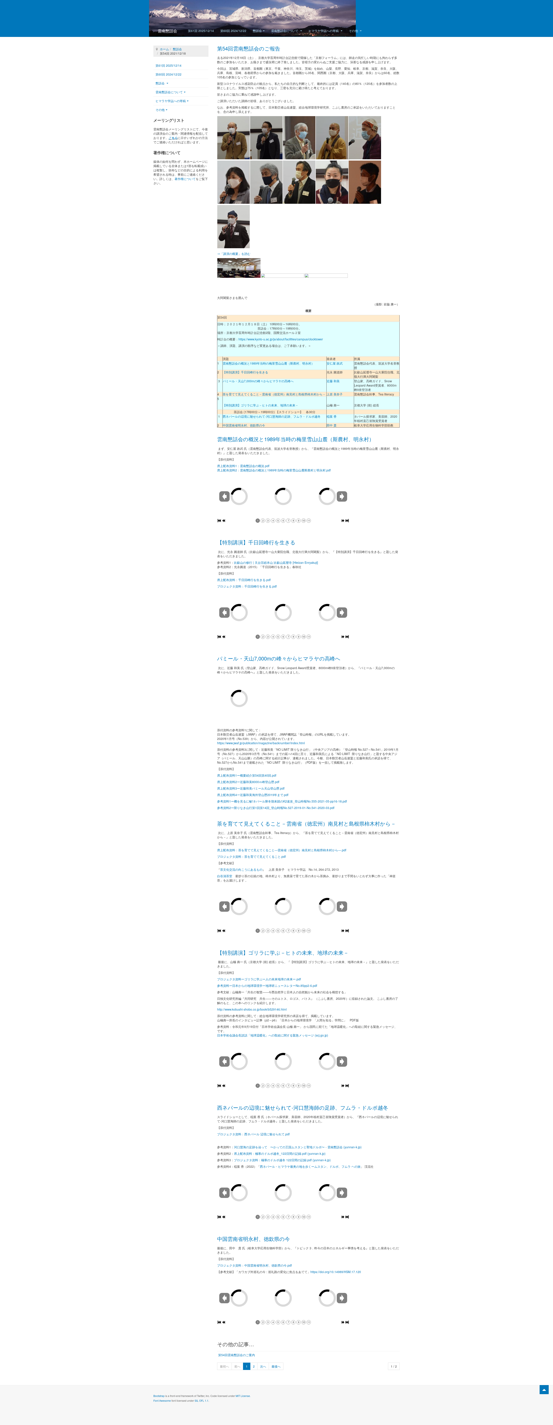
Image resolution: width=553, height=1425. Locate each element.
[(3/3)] (326, 280)
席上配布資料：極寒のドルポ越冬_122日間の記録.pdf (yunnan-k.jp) (280, 1153)
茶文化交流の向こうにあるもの (241, 869)
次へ (263, 1366)
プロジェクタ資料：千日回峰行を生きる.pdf (247, 586)
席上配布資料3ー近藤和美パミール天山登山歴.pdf (250, 788)
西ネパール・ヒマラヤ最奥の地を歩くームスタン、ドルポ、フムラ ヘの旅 (310, 1166)
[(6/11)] (233, 182)
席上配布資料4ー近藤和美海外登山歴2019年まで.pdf (252, 795)
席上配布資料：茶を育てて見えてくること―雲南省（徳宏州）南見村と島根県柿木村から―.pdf (281, 850)
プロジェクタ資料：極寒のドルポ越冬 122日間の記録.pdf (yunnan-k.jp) (282, 1160)
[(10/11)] (365, 182)
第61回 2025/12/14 (201, 30)
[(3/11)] (299, 137)
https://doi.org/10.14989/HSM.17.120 (335, 1272)
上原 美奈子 (335, 394)
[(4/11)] (332, 137)
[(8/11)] (299, 182)
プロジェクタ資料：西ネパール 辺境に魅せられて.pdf (253, 1134)
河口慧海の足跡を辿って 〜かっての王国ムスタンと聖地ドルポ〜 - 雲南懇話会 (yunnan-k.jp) (298, 1147)
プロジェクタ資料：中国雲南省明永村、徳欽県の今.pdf (254, 1265)
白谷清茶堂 (224, 876)
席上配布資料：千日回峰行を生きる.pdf (244, 580)
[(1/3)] (239, 268)
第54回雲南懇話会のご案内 (236, 1355)
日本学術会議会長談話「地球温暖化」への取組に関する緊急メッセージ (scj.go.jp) (274, 1035)
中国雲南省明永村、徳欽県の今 (244, 425)
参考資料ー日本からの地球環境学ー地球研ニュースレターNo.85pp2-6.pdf (267, 985)
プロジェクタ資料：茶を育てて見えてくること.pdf (251, 856)
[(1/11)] (233, 137)
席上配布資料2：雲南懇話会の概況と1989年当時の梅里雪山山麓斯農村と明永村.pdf (274, 470)
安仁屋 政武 (335, 363)
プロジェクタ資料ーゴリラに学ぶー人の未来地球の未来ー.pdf (259, 979)
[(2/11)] (266, 137)
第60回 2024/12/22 (233, 30)
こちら (173, 138)
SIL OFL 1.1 (201, 1400)
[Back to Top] (544, 1389)
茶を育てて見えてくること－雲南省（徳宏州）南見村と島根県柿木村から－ (274, 394)
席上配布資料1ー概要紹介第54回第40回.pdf (246, 775)
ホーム (164, 49)
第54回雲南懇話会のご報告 (248, 48)
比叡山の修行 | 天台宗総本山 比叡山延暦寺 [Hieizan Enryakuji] (276, 562)
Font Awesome (162, 1400)
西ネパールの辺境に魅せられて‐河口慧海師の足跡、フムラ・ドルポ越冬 (272, 416)
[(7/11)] (266, 182)
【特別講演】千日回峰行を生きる (245, 372)
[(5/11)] (365, 137)
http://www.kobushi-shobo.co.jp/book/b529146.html (252, 1009)
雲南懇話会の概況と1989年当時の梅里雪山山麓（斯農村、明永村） (268, 363)
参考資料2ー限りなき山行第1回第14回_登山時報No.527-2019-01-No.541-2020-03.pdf (275, 808)
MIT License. (243, 1396)
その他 (354, 30)
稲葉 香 (332, 416)
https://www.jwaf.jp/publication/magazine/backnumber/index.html (261, 743)
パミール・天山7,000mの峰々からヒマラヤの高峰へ (258, 381)
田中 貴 (332, 425)
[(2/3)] (282, 283)
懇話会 (257, 30)
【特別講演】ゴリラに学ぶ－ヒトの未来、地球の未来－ (260, 405)
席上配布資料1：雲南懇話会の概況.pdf (243, 466)
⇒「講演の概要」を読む (233, 253)
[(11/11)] (233, 226)
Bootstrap (159, 1396)
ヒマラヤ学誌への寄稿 (324, 30)
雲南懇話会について (285, 30)
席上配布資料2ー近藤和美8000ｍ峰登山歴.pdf (248, 782)
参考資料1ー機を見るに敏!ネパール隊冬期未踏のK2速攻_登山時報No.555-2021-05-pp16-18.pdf (282, 801)
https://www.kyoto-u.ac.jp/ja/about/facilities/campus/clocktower (280, 339)
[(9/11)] (332, 182)
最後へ (276, 1366)
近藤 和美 (333, 381)
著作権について (185, 179)
